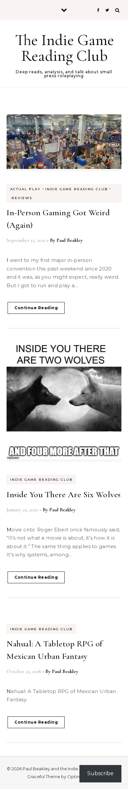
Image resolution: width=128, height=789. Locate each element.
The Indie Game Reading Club (64, 48)
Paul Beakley (69, 240)
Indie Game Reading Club (76, 189)
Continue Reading (36, 307)
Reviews (21, 198)
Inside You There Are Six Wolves (64, 494)
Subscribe (100, 773)
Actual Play (25, 189)
